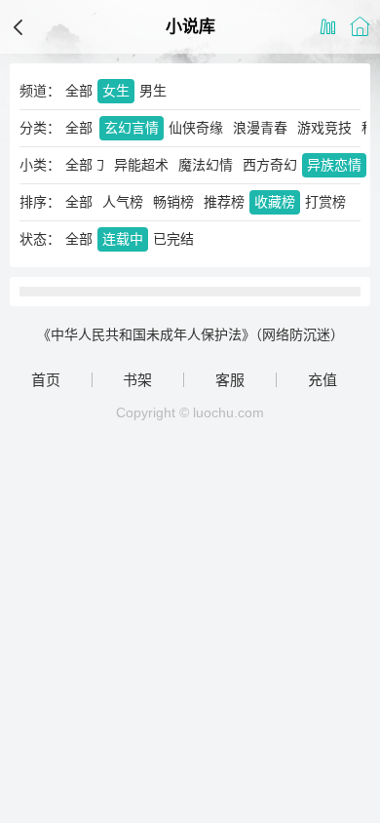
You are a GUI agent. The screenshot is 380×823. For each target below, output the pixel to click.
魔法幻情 (205, 165)
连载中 (122, 239)
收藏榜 (274, 202)
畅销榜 (173, 202)
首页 (45, 380)
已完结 (173, 239)
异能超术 (141, 165)
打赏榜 (325, 202)
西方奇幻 (270, 165)
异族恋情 (334, 165)
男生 (153, 90)
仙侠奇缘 (196, 128)
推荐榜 (224, 202)
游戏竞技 (324, 128)
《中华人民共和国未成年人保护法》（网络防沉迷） (190, 334)
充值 (322, 380)
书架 (137, 380)
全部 (79, 90)
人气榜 (122, 202)
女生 (116, 90)
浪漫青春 (260, 128)
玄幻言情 (131, 128)
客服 (230, 380)
